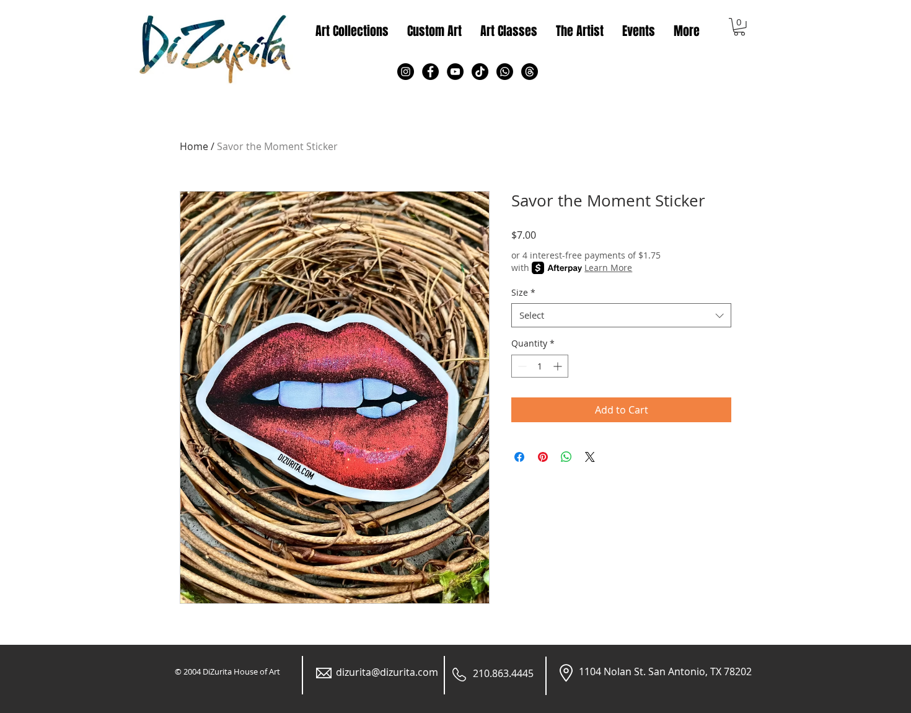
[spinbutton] (540, 366)
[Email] (529, 71)
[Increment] (558, 366)
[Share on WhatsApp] (566, 457)
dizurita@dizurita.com (387, 672)
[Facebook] (430, 71)
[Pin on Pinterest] (542, 457)
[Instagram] (405, 71)
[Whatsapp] (504, 71)
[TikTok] (480, 71)
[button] (739, 27)
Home (194, 146)
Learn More (608, 267)
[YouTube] (455, 71)
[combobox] (621, 315)
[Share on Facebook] (519, 457)
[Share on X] (590, 457)
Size (523, 292)
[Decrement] (521, 366)
